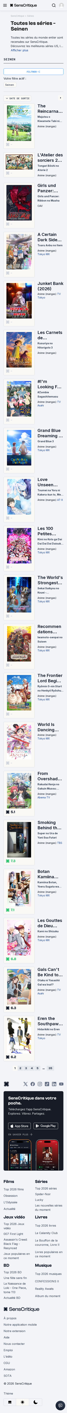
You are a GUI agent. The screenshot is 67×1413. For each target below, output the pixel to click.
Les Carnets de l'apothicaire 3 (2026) (50, 335)
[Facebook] (33, 1085)
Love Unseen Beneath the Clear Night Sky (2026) (50, 482)
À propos (10, 1318)
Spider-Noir (43, 1194)
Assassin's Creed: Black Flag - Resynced (15, 1244)
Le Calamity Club (46, 1233)
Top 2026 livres (45, 1225)
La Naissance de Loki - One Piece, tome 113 (15, 1288)
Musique (43, 1265)
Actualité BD (12, 1298)
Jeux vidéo (14, 1217)
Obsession (11, 1195)
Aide (6, 1337)
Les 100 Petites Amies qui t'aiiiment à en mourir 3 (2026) (49, 531)
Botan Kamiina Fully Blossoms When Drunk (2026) (50, 874)
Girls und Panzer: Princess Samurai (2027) (47, 188)
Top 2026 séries (46, 1188)
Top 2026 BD (13, 1272)
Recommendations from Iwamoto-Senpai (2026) (49, 629)
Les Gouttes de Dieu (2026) (50, 923)
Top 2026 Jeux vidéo (14, 1226)
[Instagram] (40, 1085)
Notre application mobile (20, 1324)
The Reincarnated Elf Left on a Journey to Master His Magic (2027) (50, 108)
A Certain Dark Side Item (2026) (50, 237)
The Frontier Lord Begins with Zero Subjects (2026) (50, 678)
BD (6, 1265)
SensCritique (17, 16)
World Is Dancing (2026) (46, 727)
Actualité (9, 1209)
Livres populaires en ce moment (49, 1254)
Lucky (39, 1200)
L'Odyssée (10, 1202)
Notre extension (14, 1331)
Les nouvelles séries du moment (48, 1207)
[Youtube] (61, 1085)
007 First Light (13, 1234)
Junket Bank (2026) (50, 286)
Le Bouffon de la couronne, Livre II (47, 1242)
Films (9, 1181)
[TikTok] (47, 1085)
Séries (30, 16)
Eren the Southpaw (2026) (48, 1021)
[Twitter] (25, 1085)
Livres (41, 1217)
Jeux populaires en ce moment (17, 1256)
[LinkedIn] (54, 1085)
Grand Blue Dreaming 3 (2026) (49, 433)
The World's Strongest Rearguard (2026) (50, 580)
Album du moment (47, 1296)
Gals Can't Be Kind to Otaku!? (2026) (48, 972)
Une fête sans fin (15, 1278)
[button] (61, 5)
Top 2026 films (14, 1189)
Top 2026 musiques (48, 1274)
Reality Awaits (44, 1289)
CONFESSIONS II (47, 1281)
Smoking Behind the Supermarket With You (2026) (50, 825)
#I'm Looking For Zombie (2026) (49, 384)
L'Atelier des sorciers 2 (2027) (50, 157)
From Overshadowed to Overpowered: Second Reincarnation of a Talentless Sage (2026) (50, 776)
